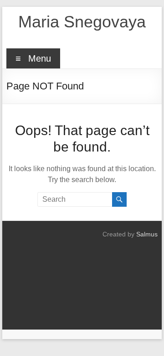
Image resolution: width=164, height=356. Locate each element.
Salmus (147, 234)
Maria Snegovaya (82, 21)
